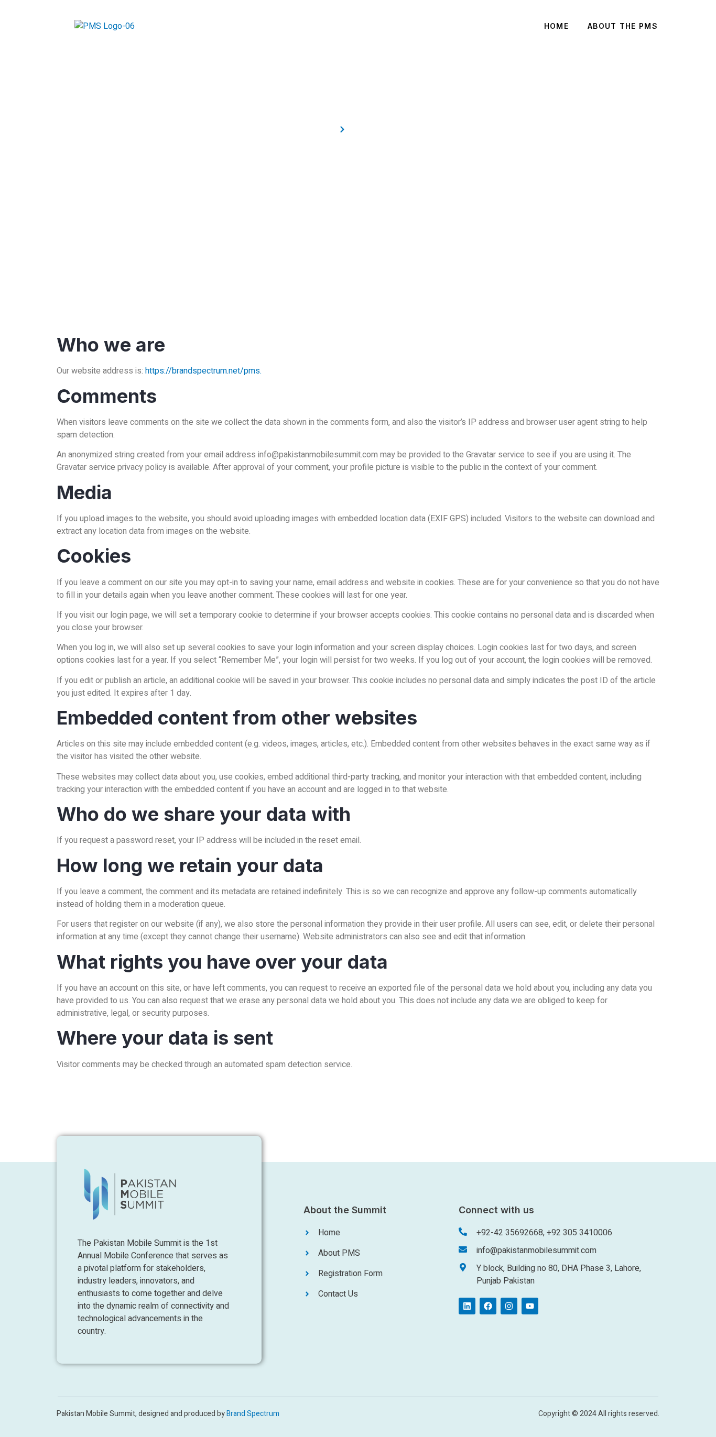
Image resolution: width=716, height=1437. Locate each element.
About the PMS (623, 25)
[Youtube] (530, 1306)
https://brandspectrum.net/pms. (203, 371)
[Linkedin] (467, 1306)
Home (556, 25)
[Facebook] (488, 1306)
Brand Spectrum (252, 1413)
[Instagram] (509, 1306)
